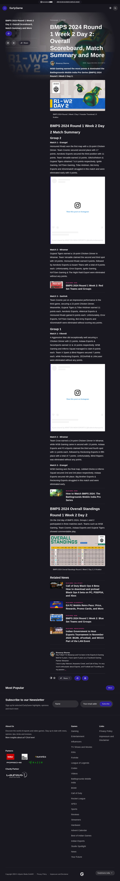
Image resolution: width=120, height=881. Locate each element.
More (110, 688)
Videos (74, 773)
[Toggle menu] (4, 8)
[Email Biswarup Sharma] (85, 678)
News (73, 851)
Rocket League (78, 798)
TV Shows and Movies (81, 747)
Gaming (75, 731)
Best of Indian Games (81, 835)
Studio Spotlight (78, 846)
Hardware (75, 825)
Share (26, 43)
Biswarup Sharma (63, 653)
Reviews (75, 814)
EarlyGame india (104, 873)
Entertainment (77, 736)
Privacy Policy (105, 731)
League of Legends (80, 763)
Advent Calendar (79, 830)
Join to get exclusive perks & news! (68, 2)
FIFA (73, 752)
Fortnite (74, 758)
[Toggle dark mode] (110, 8)
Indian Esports (78, 841)
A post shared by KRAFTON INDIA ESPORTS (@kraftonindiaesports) (77, 240)
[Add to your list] (13, 43)
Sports (74, 809)
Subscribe (105, 704)
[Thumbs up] (9, 33)
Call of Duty (76, 793)
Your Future (76, 857)
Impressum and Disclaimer (59, 874)
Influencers (76, 741)
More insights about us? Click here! (20, 738)
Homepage (54, 20)
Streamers (76, 820)
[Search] (115, 8)
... (65, 669)
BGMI (63, 20)
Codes (74, 768)
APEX (74, 804)
